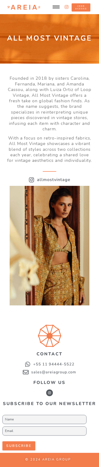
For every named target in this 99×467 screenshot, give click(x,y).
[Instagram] (49, 392)
